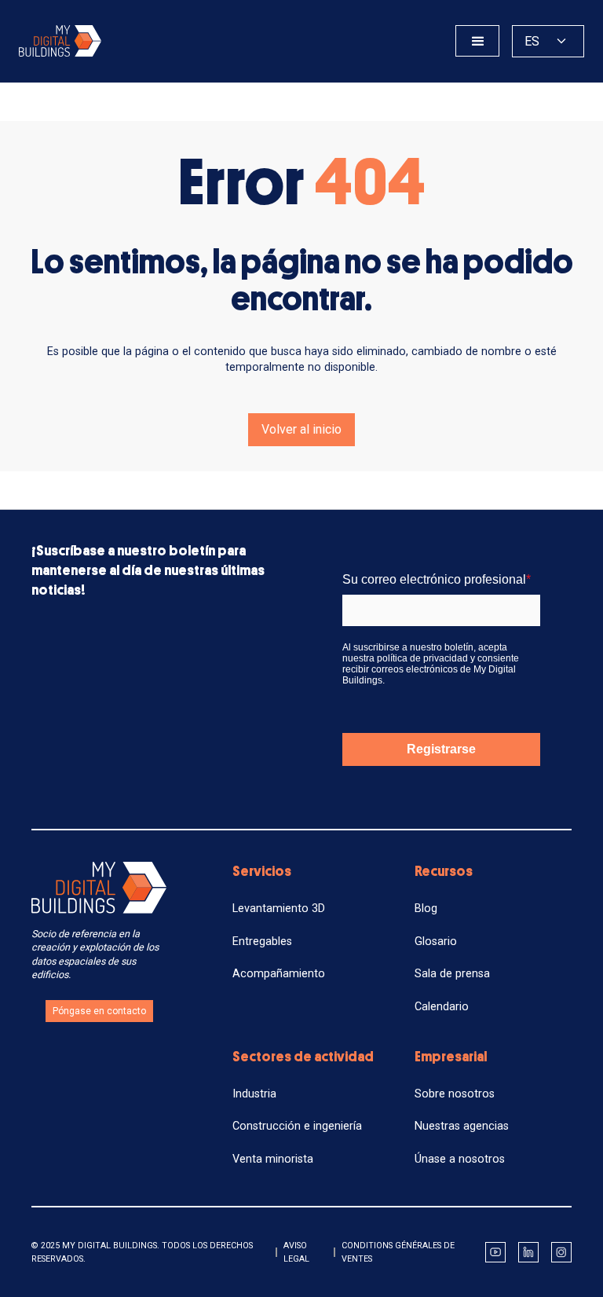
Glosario (436, 941)
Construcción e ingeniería (297, 1126)
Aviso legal (296, 1252)
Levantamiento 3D (278, 908)
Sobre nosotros (455, 1094)
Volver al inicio (301, 429)
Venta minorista (272, 1159)
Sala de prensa (452, 973)
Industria (254, 1094)
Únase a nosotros (460, 1159)
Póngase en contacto (99, 1011)
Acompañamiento (278, 973)
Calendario (442, 1006)
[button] (477, 41)
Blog (426, 908)
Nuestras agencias (462, 1126)
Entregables (262, 941)
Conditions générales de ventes (398, 1252)
